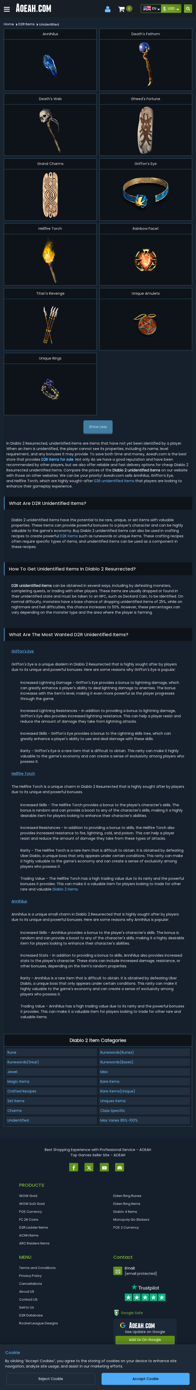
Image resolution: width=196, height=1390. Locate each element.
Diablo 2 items (65, 889)
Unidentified (18, 1120)
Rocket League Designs (38, 1323)
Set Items (15, 1100)
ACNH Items (29, 1235)
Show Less (98, 426)
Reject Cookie (51, 1378)
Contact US (28, 1299)
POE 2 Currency (126, 1227)
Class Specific (112, 1110)
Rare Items (109, 1081)
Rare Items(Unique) (117, 1091)
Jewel (12, 1071)
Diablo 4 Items (125, 1211)
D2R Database (31, 1315)
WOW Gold (28, 1195)
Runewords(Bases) (116, 1062)
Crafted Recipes (21, 1091)
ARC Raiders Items (34, 1243)
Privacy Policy (30, 1275)
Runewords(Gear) (23, 1062)
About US (26, 1291)
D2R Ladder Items (33, 1227)
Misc (104, 1071)
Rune (11, 1052)
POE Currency (30, 1211)
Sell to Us (26, 1307)
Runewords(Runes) (117, 1052)
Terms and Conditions (37, 1267)
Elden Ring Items (126, 1203)
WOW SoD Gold (32, 1203)
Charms (14, 1110)
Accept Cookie (145, 1378)
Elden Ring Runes (127, 1195)
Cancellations (30, 1283)
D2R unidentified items (114, 480)
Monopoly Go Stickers (131, 1219)
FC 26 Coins (28, 1219)
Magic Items (18, 1081)
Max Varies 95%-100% (119, 1120)
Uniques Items (113, 1100)
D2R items (69, 536)
